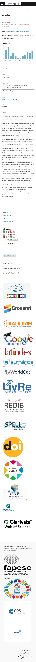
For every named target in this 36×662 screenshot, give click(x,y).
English (5, 218)
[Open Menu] (2, 4)
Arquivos (9, 8)
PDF (5, 68)
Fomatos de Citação (8, 91)
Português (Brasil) (8, 215)
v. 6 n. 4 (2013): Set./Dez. (21, 8)
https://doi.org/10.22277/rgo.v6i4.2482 (17, 31)
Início (3, 8)
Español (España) (8, 221)
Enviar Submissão (9, 256)
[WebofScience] (18, 531)
